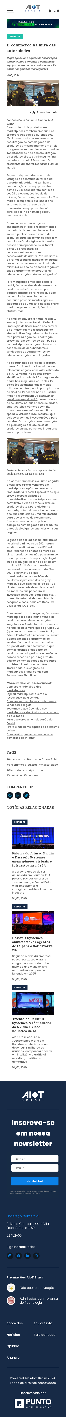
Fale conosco (45, 1335)
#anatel (32, 759)
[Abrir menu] (10, 11)
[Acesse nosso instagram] (10, 1256)
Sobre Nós (15, 1323)
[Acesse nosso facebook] (18, 1256)
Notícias (13, 1335)
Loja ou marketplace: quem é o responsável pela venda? (27, 695)
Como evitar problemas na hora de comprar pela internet (30, 736)
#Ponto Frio (14, 775)
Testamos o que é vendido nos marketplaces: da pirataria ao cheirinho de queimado (33, 712)
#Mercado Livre (17, 770)
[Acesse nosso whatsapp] (36, 1256)
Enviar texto (43, 1323)
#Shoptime (31, 775)
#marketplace (48, 765)
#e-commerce (16, 765)
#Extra (32, 765)
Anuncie (13, 1358)
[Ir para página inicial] (33, 9)
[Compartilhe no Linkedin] (18, 795)
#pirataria (36, 770)
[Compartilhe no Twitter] (26, 795)
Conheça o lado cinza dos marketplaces (24, 688)
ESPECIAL (15, 36)
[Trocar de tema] (49, 11)
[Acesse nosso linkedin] (27, 1256)
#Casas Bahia (48, 759)
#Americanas (16, 759)
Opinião (13, 1346)
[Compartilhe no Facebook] (10, 795)
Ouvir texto (18, 112)
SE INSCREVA (35, 1181)
